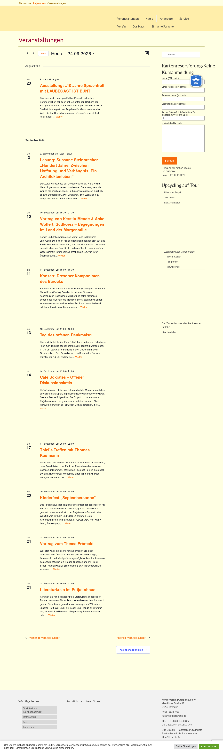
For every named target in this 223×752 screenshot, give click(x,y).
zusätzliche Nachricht (172, 123)
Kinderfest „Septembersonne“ (68, 497)
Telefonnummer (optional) (174, 95)
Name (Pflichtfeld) (170, 78)
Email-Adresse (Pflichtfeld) (174, 87)
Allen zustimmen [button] (209, 746)
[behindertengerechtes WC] (199, 3)
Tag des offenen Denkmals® (66, 335)
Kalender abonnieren (131, 649)
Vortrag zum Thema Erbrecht (67, 543)
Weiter (59, 116)
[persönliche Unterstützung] (203, 3)
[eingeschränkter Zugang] (192, 3)
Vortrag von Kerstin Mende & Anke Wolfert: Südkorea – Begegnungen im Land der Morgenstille (72, 224)
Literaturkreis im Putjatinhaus (67, 589)
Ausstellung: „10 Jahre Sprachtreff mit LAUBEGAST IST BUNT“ (72, 88)
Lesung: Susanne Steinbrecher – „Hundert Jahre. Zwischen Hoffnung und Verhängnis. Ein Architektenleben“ (70, 168)
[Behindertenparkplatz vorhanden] (196, 3)
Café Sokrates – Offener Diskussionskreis (62, 379)
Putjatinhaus (39, 3)
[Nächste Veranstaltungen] (34, 53)
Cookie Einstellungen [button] (186, 746)
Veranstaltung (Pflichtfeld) (174, 104)
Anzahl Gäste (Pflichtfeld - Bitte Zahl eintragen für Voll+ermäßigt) (179, 113)
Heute (43, 53)
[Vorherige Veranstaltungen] (27, 53)
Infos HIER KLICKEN (173, 175)
